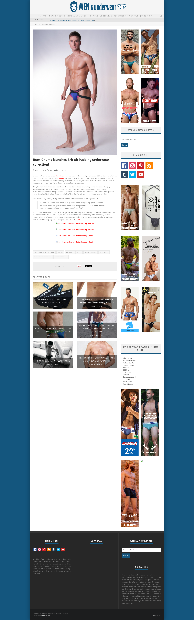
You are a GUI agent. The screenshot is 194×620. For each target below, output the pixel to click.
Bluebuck (126, 367)
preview (61, 178)
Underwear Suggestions (113, 16)
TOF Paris (126, 379)
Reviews (94, 16)
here (78, 219)
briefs (79, 252)
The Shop (147, 16)
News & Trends (57, 16)
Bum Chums (60, 176)
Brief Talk (132, 16)
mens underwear (61, 257)
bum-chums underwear (42, 257)
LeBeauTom (127, 372)
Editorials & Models (78, 16)
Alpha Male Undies (129, 360)
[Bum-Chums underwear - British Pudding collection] (75, 223)
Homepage (42, 16)
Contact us (156, 616)
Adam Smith (127, 358)
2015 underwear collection (44, 252)
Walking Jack (127, 382)
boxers (60, 252)
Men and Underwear (58, 170)
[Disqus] (75, 401)
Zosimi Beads (128, 384)
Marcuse (126, 375)
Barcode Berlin (128, 365)
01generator (46, 616)
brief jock (69, 252)
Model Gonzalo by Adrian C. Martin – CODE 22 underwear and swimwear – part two (97, 328)
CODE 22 (126, 370)
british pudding (90, 252)
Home (35, 24)
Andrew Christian (129, 363)
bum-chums (104, 252)
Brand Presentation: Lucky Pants (53, 361)
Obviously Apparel (129, 377)
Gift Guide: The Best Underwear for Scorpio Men (67, 21)
